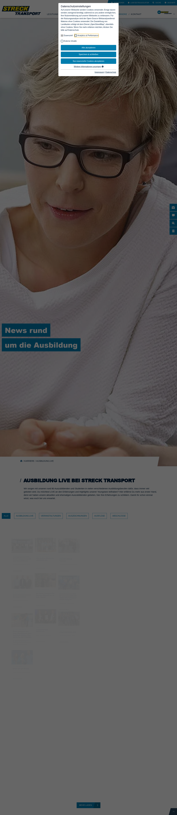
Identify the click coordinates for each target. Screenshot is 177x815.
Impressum (99, 72)
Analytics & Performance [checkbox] (87, 35)
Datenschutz (110, 72)
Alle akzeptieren (88, 48)
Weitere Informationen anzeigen (88, 67)
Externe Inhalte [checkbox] (70, 41)
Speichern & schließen (88, 54)
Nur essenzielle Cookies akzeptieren (88, 61)
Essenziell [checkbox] (68, 35)
